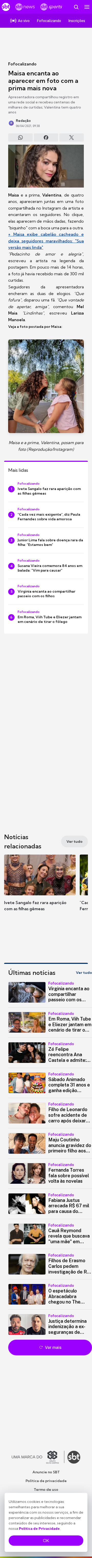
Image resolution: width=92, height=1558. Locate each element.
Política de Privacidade (39, 1528)
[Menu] (87, 7)
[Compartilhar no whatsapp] (20, 137)
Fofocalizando (22, 63)
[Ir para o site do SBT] (73, 1457)
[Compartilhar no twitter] (71, 137)
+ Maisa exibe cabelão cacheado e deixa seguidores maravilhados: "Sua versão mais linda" (46, 241)
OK (46, 1540)
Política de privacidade (46, 1480)
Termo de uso (46, 1489)
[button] (40, 888)
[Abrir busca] (76, 7)
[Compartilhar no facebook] (46, 137)
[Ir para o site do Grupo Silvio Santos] (38, 1457)
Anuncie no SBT (46, 1472)
